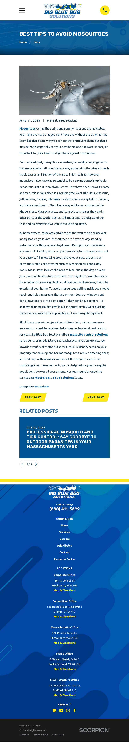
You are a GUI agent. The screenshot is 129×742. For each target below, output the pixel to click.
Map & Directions (65, 590)
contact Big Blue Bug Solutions (52, 377)
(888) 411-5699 (64, 508)
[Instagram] (68, 710)
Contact (64, 552)
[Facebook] (74, 710)
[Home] (63, 10)
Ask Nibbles (64, 545)
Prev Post (33, 397)
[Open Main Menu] (22, 10)
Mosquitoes (27, 128)
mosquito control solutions (89, 334)
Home (64, 525)
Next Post (96, 397)
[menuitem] (24, 735)
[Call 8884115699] (105, 10)
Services (64, 532)
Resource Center (64, 559)
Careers (65, 538)
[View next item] (36, 464)
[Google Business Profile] (54, 710)
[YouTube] (61, 710)
